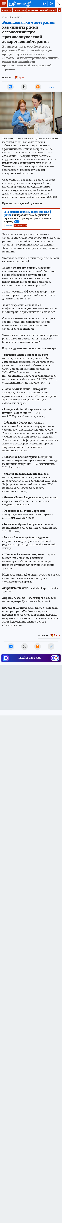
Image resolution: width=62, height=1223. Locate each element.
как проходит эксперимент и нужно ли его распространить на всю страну (28, 216)
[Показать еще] (51, 87)
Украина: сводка (48, 10)
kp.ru (21, 77)
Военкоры (33, 10)
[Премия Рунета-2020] (28, 4)
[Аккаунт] (58, 3)
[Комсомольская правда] (17, 3)
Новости (6, 10)
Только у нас (19, 10)
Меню (3, 3)
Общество (8, 225)
